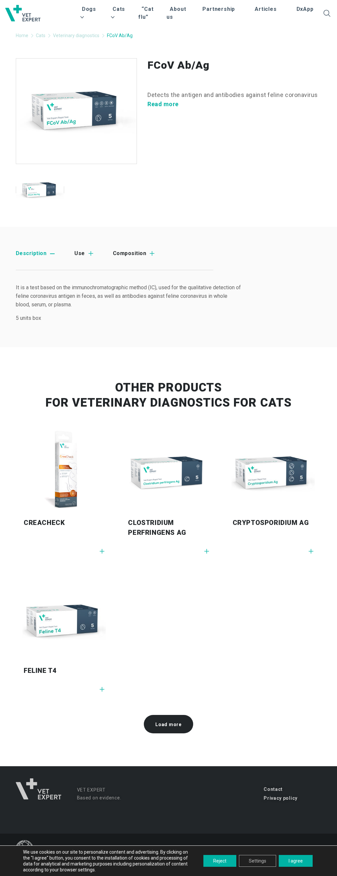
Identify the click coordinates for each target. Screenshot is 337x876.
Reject (219, 861)
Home (22, 35)
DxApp (305, 9)
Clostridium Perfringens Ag (157, 527)
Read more (163, 104)
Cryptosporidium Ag (271, 523)
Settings (257, 861)
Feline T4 (40, 671)
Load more (168, 724)
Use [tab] (79, 253)
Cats (40, 35)
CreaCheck (44, 523)
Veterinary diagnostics (76, 35)
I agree (296, 861)
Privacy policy (281, 798)
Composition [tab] (129, 253)
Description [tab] (31, 253)
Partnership (218, 9)
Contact (273, 789)
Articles (265, 9)
